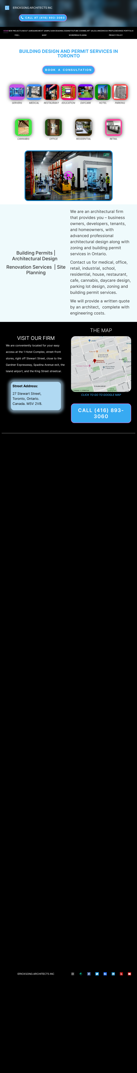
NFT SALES (91, 31)
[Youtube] (129, 974)
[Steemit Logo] (81, 974)
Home (5, 31)
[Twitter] (97, 974)
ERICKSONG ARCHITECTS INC (32, 7)
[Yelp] (121, 974)
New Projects (15, 31)
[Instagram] (72, 974)
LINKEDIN (100, 31)
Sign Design (56, 31)
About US (26, 31)
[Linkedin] (113, 974)
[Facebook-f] (89, 974)
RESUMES (34, 31)
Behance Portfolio (124, 31)
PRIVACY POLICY (116, 35)
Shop (44, 35)
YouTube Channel (78, 31)
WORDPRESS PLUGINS (78, 35)
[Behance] (105, 974)
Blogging (65, 31)
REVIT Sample (45, 31)
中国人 (17, 35)
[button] (68, 176)
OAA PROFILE (109, 31)
